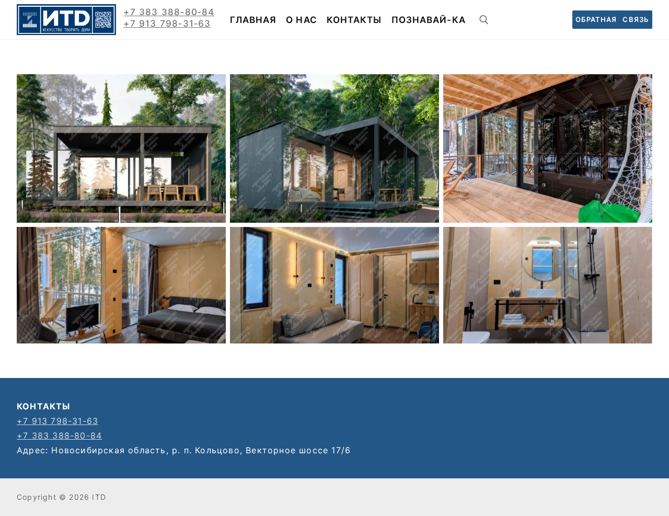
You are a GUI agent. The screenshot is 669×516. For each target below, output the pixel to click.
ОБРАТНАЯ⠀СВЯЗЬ (612, 19)
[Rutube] (550, 20)
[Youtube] (521, 20)
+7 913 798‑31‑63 (167, 23)
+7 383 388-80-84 (59, 435)
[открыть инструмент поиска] (484, 20)
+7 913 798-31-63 (57, 421)
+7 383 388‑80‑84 (168, 12)
